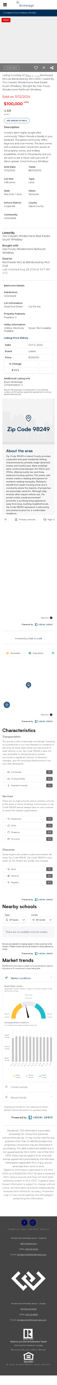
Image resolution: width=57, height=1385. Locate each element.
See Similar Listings (17, 120)
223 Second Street (28, 1309)
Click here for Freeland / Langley (28, 1345)
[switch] (36, 68)
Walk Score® (35, 638)
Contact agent (11, 68)
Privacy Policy (39, 1229)
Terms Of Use (17, 1229)
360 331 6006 (31, 1249)
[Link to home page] (28, 5)
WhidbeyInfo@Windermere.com (32, 1254)
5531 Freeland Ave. (28, 1243)
